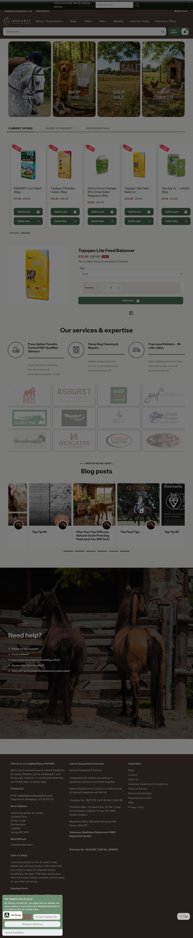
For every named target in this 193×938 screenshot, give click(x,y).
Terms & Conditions (14, 932)
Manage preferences (32, 924)
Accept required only (46, 916)
